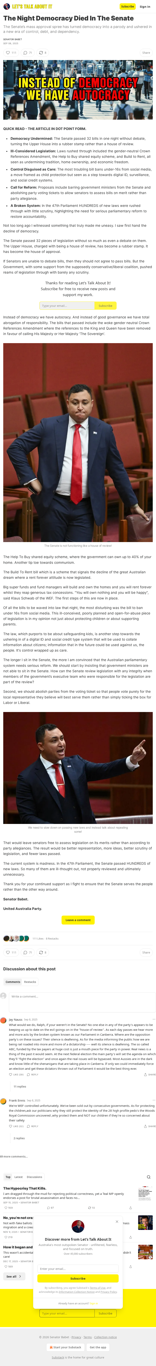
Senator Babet (12, 39)
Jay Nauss (15, 1019)
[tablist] (20, 982)
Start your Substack (67, 1347)
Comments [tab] (13, 982)
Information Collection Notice (77, 1292)
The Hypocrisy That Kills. (24, 1188)
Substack (58, 1357)
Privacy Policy (109, 1292)
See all (11, 1276)
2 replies (19, 1138)
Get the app (98, 1347)
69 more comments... (14, 1156)
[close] (117, 1221)
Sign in (145, 6)
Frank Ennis (17, 1100)
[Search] (149, 1177)
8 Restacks (52, 938)
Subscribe (127, 6)
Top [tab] (8, 1177)
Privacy (76, 1337)
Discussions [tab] (34, 1177)
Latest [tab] (18, 1177)
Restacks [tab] (30, 982)
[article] (78, 1198)
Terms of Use (97, 1288)
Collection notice (105, 1337)
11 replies (20, 1086)
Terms (87, 1337)
